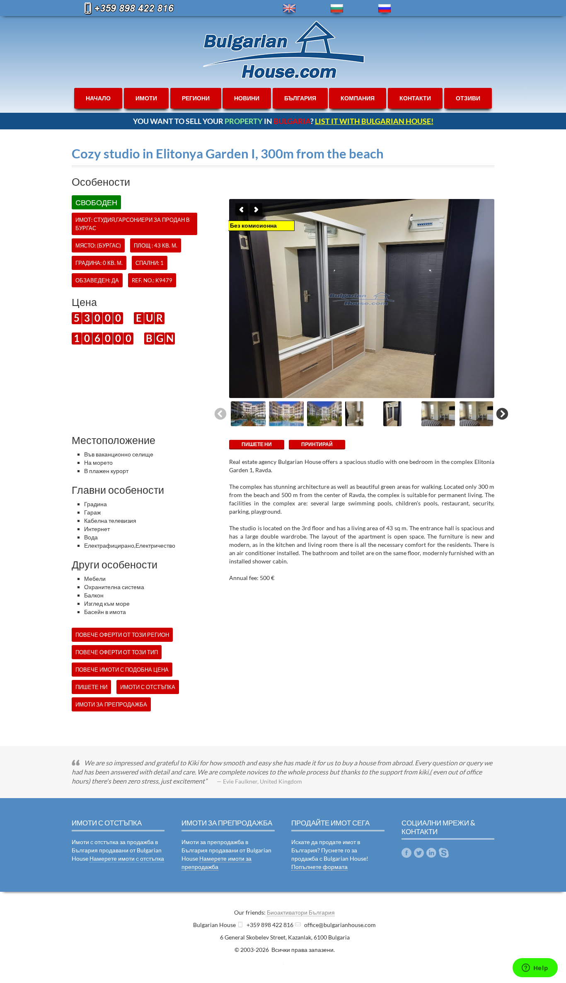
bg (337, 8)
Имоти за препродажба (111, 704)
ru (384, 8)
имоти (146, 98)
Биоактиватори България (301, 912)
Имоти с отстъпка (147, 687)
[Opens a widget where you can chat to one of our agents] (535, 968)
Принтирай (317, 444)
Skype (444, 853)
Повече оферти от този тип (116, 652)
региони (196, 98)
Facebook (406, 853)
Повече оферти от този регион (122, 634)
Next (256, 209)
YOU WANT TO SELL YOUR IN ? (283, 121)
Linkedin (431, 853)
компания (358, 98)
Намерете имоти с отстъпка (126, 858)
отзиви (468, 98)
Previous (241, 209)
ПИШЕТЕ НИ (257, 444)
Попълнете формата (319, 866)
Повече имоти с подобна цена (122, 669)
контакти (415, 98)
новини (246, 98)
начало (98, 98)
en (289, 8)
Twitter (419, 853)
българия (300, 98)
